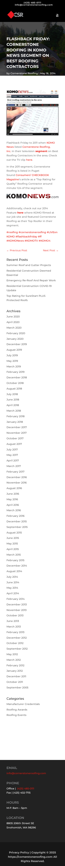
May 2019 (12, 361)
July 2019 (12, 355)
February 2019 (15, 372)
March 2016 (13, 510)
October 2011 (14, 682)
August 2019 (14, 349)
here (29, 159)
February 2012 (15, 665)
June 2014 (12, 582)
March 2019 (13, 366)
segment (41, 151)
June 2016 (12, 493)
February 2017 (15, 471)
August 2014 (14, 571)
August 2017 (14, 444)
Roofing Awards (16, 709)
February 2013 (15, 632)
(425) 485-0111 (32, 2)
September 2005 (17, 687)
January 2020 (14, 338)
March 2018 (13, 410)
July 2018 (12, 394)
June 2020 (13, 316)
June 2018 (12, 399)
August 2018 (14, 388)
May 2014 (12, 587)
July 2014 (12, 576)
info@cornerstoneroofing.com (26, 773)
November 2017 (16, 432)
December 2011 (16, 676)
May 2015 (12, 543)
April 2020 (13, 322)
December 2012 (16, 637)
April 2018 (12, 405)
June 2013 (12, 621)
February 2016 (15, 515)
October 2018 (15, 383)
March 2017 (13, 466)
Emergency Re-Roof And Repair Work (31, 280)
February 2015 (15, 560)
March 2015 (13, 554)
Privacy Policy (19, 852)
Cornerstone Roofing (24, 73)
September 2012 (17, 648)
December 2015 (16, 521)
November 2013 (16, 610)
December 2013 (16, 604)
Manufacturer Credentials (23, 704)
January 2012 (14, 670)
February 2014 (15, 599)
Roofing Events (16, 715)
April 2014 (12, 593)
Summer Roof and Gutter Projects (28, 265)
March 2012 (13, 659)
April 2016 (12, 505)
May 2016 (12, 499)
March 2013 (13, 626)
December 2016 (16, 477)
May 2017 (12, 455)
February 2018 (15, 416)
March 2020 (13, 327)
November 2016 (16, 482)
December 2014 (16, 565)
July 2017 (12, 449)
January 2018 (14, 421)
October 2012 (14, 643)
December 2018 (16, 377)
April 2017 (12, 460)
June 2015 (12, 538)
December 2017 (16, 427)
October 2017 (14, 438)
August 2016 (14, 488)
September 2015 (17, 527)
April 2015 (12, 549)
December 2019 (16, 344)
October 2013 (14, 615)
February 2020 (15, 333)
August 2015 (14, 532)
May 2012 (12, 654)
